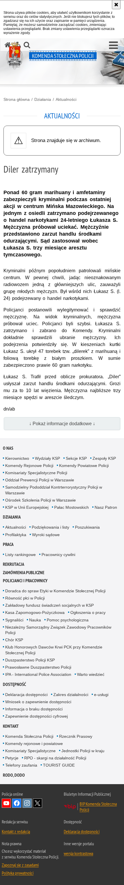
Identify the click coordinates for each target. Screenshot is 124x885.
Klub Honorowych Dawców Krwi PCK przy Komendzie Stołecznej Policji (53, 650)
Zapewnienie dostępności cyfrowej (36, 716)
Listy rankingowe (20, 554)
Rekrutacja (13, 564)
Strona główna (16, 99)
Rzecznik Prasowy (75, 736)
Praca (8, 544)
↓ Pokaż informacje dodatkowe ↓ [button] (62, 423)
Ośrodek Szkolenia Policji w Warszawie (40, 500)
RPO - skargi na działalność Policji (55, 758)
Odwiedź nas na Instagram (27, 803)
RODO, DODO (14, 775)
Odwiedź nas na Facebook (16, 803)
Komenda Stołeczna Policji (29, 736)
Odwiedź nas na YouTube (6, 803)
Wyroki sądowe (46, 534)
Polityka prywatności (17, 873)
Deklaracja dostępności (26, 694)
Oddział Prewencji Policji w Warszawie (39, 480)
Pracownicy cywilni (58, 554)
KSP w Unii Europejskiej (26, 507)
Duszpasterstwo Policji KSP (30, 660)
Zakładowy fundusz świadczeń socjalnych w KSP (49, 605)
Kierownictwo (17, 458)
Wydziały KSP (47, 458)
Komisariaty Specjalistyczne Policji (36, 472)
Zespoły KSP (104, 458)
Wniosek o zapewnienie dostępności (38, 701)
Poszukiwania (87, 527)
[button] (113, 45)
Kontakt (11, 726)
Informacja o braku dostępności (34, 709)
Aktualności (66, 99)
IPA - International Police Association (38, 674)
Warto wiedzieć (90, 674)
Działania (42, 99)
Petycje (11, 758)
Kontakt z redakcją (16, 831)
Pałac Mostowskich (71, 507)
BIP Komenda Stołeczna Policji (98, 806)
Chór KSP (14, 640)
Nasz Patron (106, 507)
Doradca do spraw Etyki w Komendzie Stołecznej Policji (55, 591)
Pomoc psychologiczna (68, 620)
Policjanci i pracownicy (25, 581)
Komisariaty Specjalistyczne (30, 750)
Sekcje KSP (76, 458)
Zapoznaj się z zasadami (20, 865)
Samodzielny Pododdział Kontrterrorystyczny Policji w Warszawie (53, 490)
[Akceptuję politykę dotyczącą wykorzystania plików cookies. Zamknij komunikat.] (116, 4)
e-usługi (101, 694)
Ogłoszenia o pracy (88, 612)
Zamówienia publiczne (23, 573)
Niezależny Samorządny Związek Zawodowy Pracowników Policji (58, 630)
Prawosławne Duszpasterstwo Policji (38, 667)
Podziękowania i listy (50, 527)
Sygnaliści (14, 620)
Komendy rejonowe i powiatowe (34, 743)
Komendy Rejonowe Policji (29, 465)
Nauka (35, 620)
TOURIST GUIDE (59, 765)
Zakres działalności (70, 694)
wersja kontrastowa (78, 853)
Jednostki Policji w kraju (82, 750)
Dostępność (14, 684)
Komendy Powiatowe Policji (84, 465)
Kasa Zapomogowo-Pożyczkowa (35, 612)
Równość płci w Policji (25, 598)
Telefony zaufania (21, 765)
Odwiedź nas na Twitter (37, 803)
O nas (8, 448)
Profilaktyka (15, 534)
